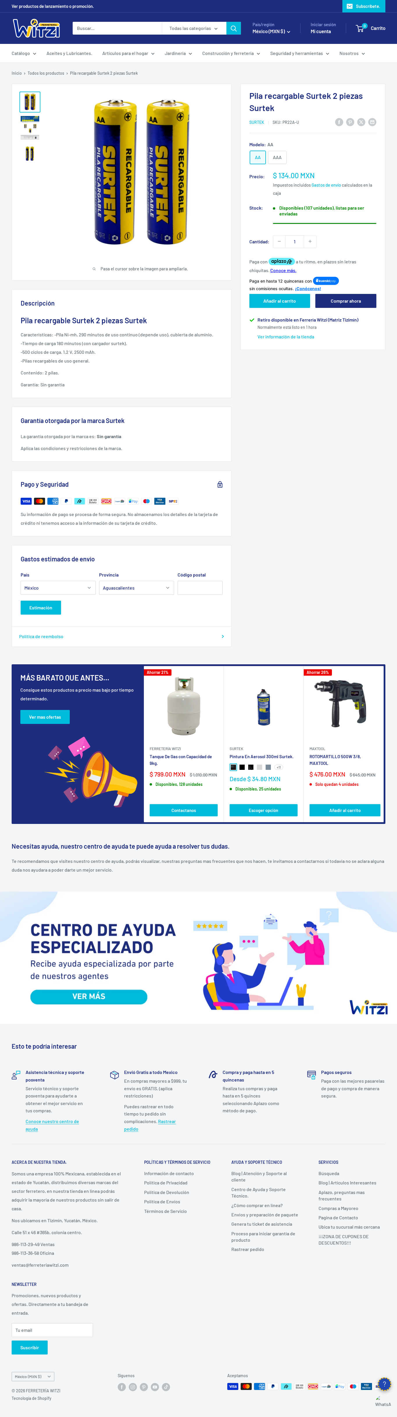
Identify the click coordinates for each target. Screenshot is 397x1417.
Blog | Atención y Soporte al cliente (259, 1176)
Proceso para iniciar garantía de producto (263, 1237)
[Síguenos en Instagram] (133, 1387)
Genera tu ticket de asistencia (261, 1224)
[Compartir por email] (372, 121)
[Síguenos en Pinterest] (144, 1387)
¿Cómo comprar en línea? (257, 1205)
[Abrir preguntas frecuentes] (384, 1384)
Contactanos (183, 810)
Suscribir (29, 1347)
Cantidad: (259, 241)
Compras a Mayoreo (338, 1208)
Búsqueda (329, 1173)
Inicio (17, 73)
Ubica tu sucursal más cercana (349, 1226)
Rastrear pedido (247, 1249)
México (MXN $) (28, 1376)
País (25, 574)
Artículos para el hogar (125, 53)
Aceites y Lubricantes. (69, 53)
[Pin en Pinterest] (350, 121)
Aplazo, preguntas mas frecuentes (342, 1195)
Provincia (109, 574)
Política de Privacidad (165, 1182)
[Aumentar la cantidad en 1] (310, 241)
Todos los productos (46, 73)
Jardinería (175, 53)
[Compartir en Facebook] (339, 121)
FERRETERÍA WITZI (165, 748)
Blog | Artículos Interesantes (347, 1182)
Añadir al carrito (279, 301)
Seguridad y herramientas (296, 53)
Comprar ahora (346, 301)
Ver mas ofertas (45, 717)
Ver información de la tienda (285, 336)
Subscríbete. (368, 6)
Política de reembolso (41, 636)
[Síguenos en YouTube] (155, 1387)
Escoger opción (263, 810)
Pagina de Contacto (338, 1217)
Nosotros (349, 53)
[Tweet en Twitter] (361, 121)
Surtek (256, 122)
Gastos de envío (326, 185)
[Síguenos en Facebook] (122, 1387)
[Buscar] (233, 28)
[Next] (384, 744)
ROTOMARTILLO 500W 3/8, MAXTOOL (335, 760)
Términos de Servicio (165, 1211)
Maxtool (317, 748)
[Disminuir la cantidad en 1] (279, 241)
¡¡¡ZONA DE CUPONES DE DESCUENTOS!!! (344, 1239)
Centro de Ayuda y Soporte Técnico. (258, 1192)
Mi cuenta (321, 31)
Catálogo (21, 53)
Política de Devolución (166, 1192)
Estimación (40, 607)
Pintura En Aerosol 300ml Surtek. (262, 756)
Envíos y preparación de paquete (264, 1214)
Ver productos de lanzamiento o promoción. (53, 6)
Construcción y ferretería (228, 53)
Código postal (192, 574)
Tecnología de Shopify (31, 1398)
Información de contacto (169, 1173)
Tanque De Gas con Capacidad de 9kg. (181, 760)
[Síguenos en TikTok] (166, 1387)
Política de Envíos (162, 1201)
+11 (279, 767)
